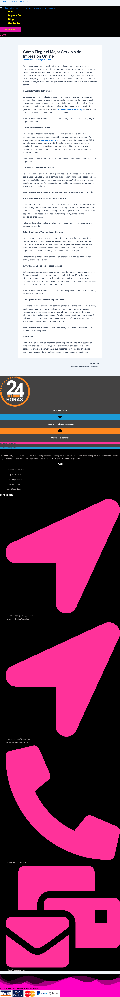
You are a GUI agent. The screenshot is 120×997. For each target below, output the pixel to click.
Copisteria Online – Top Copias (14, 1)
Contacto (14, 23)
